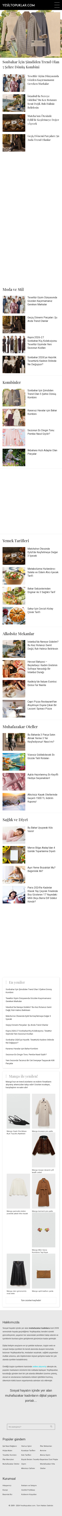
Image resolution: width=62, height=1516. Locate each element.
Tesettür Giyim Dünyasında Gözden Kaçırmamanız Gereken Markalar (43, 79)
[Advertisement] (31, 187)
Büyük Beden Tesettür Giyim (30, 1461)
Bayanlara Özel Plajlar (49, 1459)
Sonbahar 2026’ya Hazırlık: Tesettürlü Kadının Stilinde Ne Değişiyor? (42, 361)
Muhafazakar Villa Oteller (47, 1466)
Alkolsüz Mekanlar (18, 633)
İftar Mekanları (46, 1446)
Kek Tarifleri (26, 1455)
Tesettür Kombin (10, 1455)
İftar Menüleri (8, 1459)
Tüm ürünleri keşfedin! (31, 1300)
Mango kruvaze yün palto (42, 1131)
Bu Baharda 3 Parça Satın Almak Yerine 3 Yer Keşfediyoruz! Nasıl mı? (41, 738)
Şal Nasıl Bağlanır (10, 1446)
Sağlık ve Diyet (15, 819)
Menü (57, 5)
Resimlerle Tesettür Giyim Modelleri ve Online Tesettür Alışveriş (18, 4)
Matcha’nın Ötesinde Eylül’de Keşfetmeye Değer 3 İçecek (43, 119)
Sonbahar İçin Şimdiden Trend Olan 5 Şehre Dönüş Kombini (42, 394)
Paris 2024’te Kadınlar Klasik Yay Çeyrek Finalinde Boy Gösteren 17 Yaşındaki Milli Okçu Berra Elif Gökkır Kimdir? (43, 894)
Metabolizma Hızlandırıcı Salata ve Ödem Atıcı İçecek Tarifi (43, 572)
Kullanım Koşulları (29, 1494)
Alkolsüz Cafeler (28, 1468)
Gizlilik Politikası (28, 1490)
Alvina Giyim (45, 1455)
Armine (43, 1451)
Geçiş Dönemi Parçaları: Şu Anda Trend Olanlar (27, 1025)
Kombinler (12, 382)
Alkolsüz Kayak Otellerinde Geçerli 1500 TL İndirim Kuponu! (42, 798)
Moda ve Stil (13, 289)
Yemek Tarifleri (16, 540)
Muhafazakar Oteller (20, 726)
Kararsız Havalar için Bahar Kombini (22, 1048)
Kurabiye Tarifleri (28, 1451)
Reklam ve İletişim (29, 1486)
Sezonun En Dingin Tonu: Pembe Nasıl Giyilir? (26, 1054)
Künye (5, 1490)
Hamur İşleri (26, 1446)
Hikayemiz (7, 1486)
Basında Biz (7, 1494)
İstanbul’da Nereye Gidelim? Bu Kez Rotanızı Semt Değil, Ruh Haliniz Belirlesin (43, 645)
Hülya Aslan (7, 1451)
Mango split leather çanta (42, 1291)
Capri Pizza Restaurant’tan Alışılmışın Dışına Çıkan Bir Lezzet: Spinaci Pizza (42, 705)
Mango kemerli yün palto (42, 1211)
